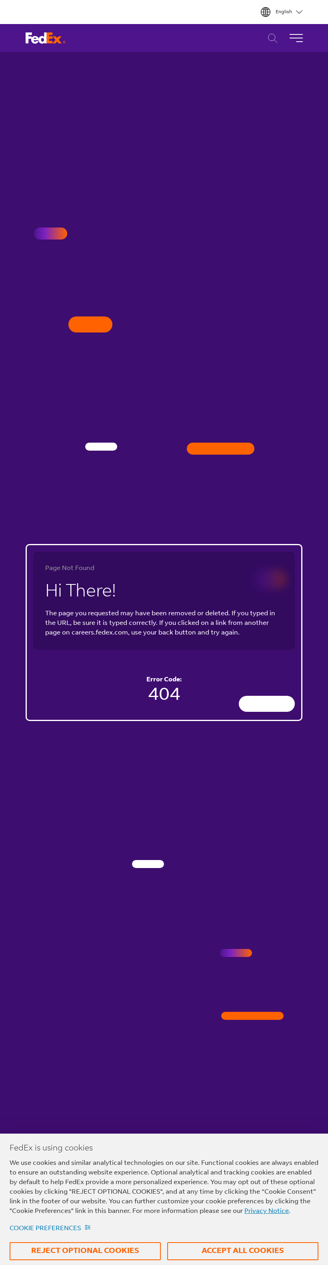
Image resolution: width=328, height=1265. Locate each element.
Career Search (271, 38)
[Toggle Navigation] (296, 38)
